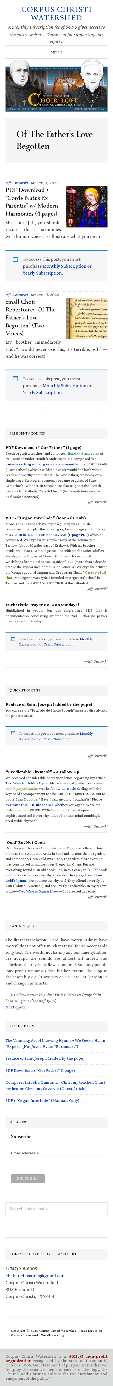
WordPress (48, 1335)
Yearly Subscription (42, 273)
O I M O (50, 534)
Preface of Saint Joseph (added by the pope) (45, 1058)
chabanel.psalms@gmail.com (35, 1275)
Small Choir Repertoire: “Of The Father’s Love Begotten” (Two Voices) (30, 317)
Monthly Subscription (64, 266)
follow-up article (63, 788)
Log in (63, 1335)
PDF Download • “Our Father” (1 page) (40, 1070)
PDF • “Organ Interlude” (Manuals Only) (42, 1100)
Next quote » (17, 1007)
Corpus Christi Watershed (56, 13)
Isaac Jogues (88, 1331)
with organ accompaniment (39, 464)
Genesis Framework (25, 1335)
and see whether (36, 804)
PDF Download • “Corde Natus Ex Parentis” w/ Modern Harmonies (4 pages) (31, 202)
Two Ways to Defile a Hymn (26, 783)
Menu (56, 52)
